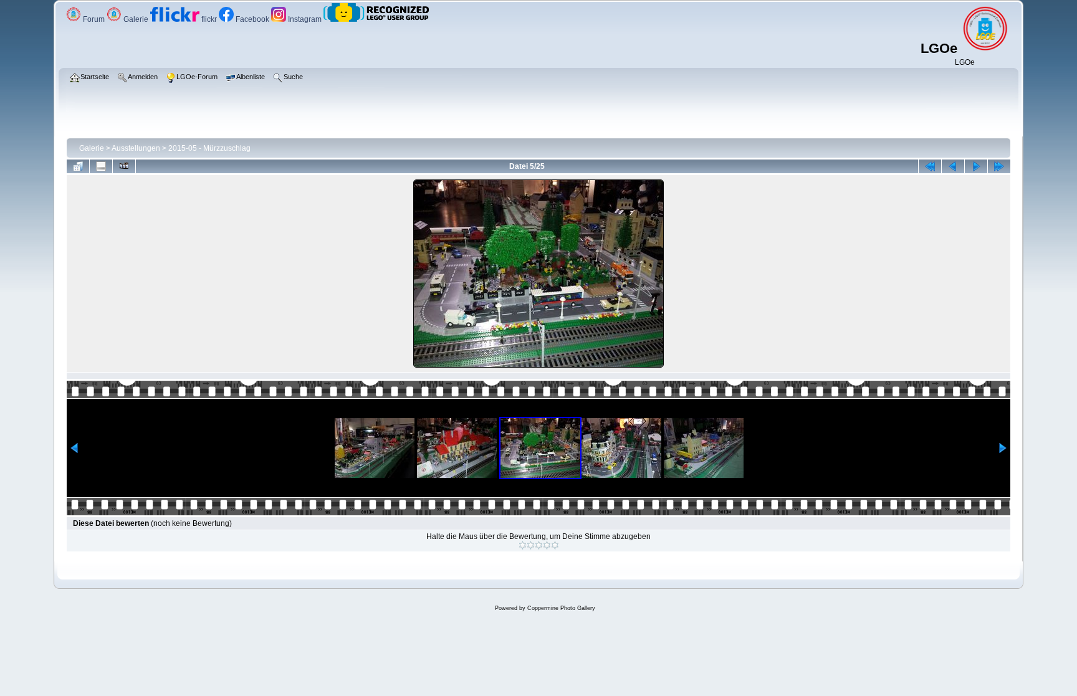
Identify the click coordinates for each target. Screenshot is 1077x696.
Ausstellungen (136, 148)
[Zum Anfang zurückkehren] (930, 166)
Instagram (304, 19)
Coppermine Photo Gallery (561, 608)
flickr (209, 19)
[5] (555, 545)
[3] (539, 545)
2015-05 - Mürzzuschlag (209, 148)
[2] (531, 545)
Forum (94, 19)
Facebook (252, 19)
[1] (523, 545)
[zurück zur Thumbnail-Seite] (78, 166)
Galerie (136, 19)
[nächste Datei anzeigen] (976, 166)
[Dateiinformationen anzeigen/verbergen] (101, 166)
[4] (547, 545)
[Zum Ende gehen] (999, 166)
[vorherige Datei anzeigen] (953, 166)
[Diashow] (124, 166)
